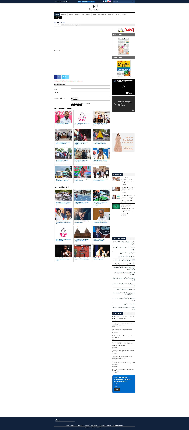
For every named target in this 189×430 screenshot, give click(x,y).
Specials (77, 24)
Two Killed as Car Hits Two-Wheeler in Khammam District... (100, 143)
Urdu (79, 1)
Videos (124, 14)
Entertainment (79, 14)
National (64, 24)
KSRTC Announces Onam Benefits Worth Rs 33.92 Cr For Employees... (100, 204)
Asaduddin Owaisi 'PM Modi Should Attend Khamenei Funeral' (128, 189)
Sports (71, 14)
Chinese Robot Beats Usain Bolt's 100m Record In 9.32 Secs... (82, 203)
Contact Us (109, 425)
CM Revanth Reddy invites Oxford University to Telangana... (100, 180)
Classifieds (92, 1)
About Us (72, 425)
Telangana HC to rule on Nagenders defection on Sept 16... (82, 180)
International (71, 24)
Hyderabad (63, 22)
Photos (117, 14)
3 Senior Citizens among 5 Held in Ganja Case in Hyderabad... (63, 143)
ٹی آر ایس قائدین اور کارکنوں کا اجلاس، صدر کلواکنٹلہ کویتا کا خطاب (125, 289)
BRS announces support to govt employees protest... (62, 124)
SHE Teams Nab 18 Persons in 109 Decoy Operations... (82, 124)
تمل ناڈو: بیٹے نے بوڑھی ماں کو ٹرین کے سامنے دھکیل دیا (126, 257)
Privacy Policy (102, 425)
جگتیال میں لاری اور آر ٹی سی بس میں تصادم (128, 304)
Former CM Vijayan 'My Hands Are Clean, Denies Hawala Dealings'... (100, 221)
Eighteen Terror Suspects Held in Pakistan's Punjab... (82, 221)
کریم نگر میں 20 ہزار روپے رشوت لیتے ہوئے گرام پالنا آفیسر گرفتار (125, 264)
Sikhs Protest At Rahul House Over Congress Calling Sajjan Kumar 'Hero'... (63, 204)
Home (55, 22)
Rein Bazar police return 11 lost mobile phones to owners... (81, 161)
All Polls (87, 425)
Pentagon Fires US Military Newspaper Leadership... (99, 240)
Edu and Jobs (102, 14)
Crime (94, 14)
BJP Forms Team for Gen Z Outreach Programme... (99, 258)
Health (88, 14)
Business (63, 14)
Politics (110, 14)
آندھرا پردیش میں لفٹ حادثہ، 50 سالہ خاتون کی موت (126, 253)
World (57, 14)
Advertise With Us (79, 425)
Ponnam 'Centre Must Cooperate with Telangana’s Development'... (100, 161)
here (84, 103)
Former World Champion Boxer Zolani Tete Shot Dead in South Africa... (62, 259)
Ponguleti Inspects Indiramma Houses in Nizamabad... (62, 161)
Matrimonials (85, 1)
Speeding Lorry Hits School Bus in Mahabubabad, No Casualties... (63, 180)
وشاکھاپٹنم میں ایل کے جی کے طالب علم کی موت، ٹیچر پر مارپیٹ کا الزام (124, 260)
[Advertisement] (66, 7)
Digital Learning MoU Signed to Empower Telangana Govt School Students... (100, 125)
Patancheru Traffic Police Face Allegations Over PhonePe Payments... (81, 143)
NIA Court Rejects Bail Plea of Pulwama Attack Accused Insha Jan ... (82, 259)
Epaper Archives (94, 425)
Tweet (66, 76)
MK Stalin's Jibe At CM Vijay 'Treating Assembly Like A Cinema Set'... (63, 222)
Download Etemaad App (118, 425)
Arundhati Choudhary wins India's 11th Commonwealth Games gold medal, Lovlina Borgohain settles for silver (122, 344)
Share (59, 76)
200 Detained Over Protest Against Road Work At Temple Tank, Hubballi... (82, 240)
